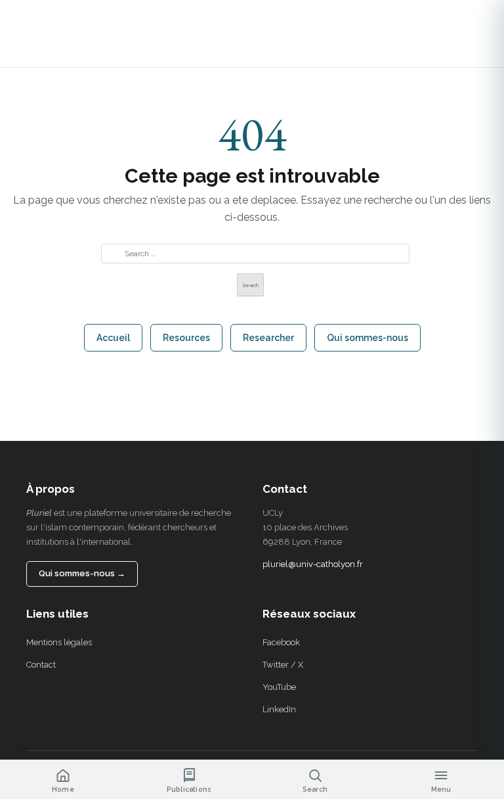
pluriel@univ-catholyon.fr (312, 564)
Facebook (281, 642)
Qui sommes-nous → (82, 573)
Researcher (268, 337)
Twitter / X (282, 665)
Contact (41, 665)
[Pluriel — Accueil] (36, 34)
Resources (186, 337)
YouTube (279, 687)
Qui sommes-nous (367, 337)
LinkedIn (279, 709)
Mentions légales (59, 642)
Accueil (113, 337)
